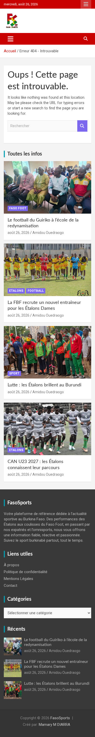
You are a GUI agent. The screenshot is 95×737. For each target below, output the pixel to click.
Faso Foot (17, 208)
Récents (16, 629)
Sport (14, 373)
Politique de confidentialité (25, 572)
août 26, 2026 (18, 233)
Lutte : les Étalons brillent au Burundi (44, 385)
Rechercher (82, 126)
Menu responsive (86, 4)
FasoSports (60, 718)
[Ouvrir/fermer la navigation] (10, 39)
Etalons (16, 291)
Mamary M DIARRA (54, 724)
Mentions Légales (18, 578)
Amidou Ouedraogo (48, 233)
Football (36, 291)
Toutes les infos (24, 154)
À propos (11, 565)
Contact (10, 585)
